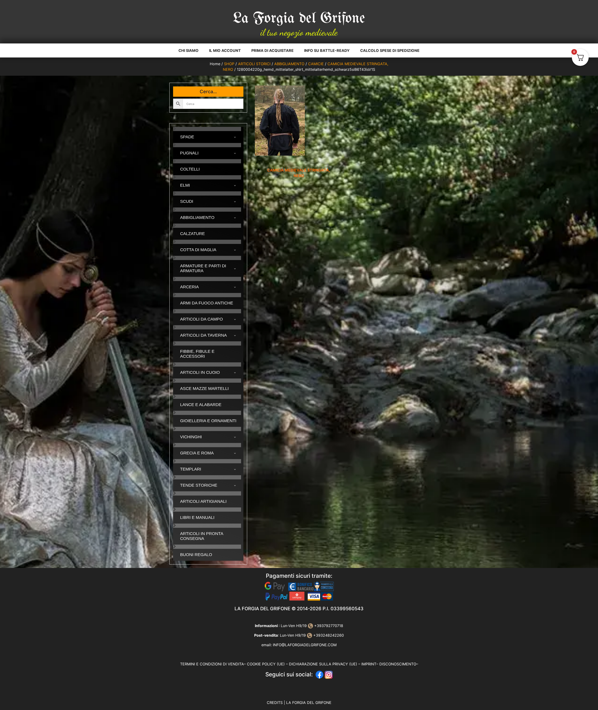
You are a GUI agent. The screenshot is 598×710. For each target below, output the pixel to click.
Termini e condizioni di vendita (212, 664)
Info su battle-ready (327, 50)
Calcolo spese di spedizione (390, 50)
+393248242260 (328, 635)
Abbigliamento (289, 63)
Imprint (368, 664)
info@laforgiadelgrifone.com (305, 644)
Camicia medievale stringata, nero (298, 173)
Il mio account (225, 50)
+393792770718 (328, 625)
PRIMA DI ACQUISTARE (272, 50)
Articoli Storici (254, 63)
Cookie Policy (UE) (266, 664)
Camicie (316, 63)
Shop (229, 63)
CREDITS (275, 702)
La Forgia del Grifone (299, 19)
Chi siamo (188, 50)
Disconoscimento (397, 664)
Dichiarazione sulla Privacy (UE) (323, 664)
